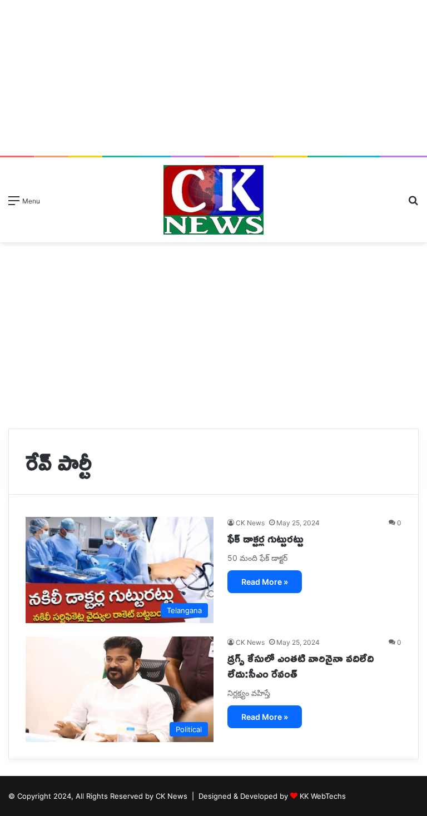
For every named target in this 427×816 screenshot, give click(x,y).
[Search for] (413, 204)
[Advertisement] (213, 78)
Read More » (264, 581)
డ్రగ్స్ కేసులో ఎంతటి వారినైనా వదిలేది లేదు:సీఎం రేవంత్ (300, 665)
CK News (250, 523)
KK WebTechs (323, 796)
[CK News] (213, 200)
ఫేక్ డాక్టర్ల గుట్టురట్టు (265, 538)
